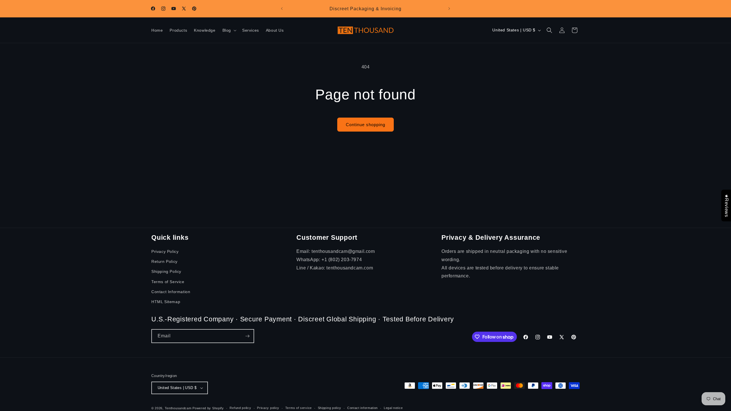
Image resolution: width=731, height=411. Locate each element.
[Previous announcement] (282, 8)
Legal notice (393, 408)
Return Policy (164, 261)
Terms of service (298, 408)
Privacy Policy (164, 251)
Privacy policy (268, 408)
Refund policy (240, 408)
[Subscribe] (247, 336)
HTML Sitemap (165, 301)
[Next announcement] (449, 8)
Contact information (362, 408)
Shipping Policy (166, 271)
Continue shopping (365, 124)
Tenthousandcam (178, 408)
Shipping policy (330, 408)
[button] (229, 30)
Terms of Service (167, 281)
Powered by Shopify (208, 408)
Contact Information (170, 291)
